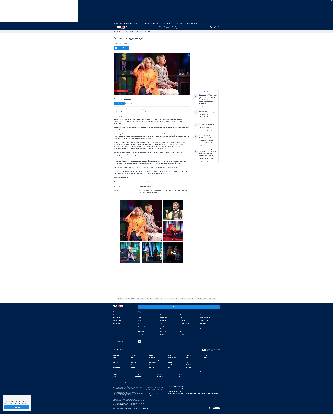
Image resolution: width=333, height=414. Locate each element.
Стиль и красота (205, 317)
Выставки (143, 31)
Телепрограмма (144, 23)
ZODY (181, 23)
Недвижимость (118, 23)
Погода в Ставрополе (171, 298)
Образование (164, 334)
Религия (182, 331)
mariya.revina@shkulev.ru (119, 404)
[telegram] (139, 341)
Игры (186, 23)
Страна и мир (204, 320)
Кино (114, 31)
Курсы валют (168, 23)
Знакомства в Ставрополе (154, 298)
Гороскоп (160, 23)
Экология (203, 323)
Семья (182, 334)
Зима (162, 315)
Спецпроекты (204, 329)
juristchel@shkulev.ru (152, 395)
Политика (183, 320)
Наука (162, 329)
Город (139, 323)
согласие (10, 403)
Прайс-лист (116, 317)
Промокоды (193, 23)
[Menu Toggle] (114, 27)
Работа (182, 326)
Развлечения (184, 329)
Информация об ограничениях (175, 386)
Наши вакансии (117, 326)
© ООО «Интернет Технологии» (140, 408)
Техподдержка (117, 320)
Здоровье (141, 334)
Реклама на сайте (118, 315)
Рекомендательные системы (175, 391)
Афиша (153, 23)
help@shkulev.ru (124, 397)
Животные (141, 331)
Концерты (120, 31)
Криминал (163, 317)
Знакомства (128, 23)
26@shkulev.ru (131, 394)
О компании (116, 323)
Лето (161, 323)
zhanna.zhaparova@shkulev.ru (120, 402)
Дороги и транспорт (144, 326)
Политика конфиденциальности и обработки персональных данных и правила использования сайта (193, 393)
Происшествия (184, 323)
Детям (132, 31)
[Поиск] (211, 27)
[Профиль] (219, 27)
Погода (135, 23)
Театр (126, 31)
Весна (139, 320)
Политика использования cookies (176, 388)
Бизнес (140, 317)
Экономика (203, 326)
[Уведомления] (215, 27)
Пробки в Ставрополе (187, 298)
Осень (182, 317)
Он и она (183, 315)
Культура (163, 320)
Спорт (137, 31)
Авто (139, 315)
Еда (139, 329)
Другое (149, 31)
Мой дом (163, 326)
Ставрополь (117, 35)
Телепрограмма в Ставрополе (205, 298)
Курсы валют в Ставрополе (134, 298)
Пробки (176, 23)
